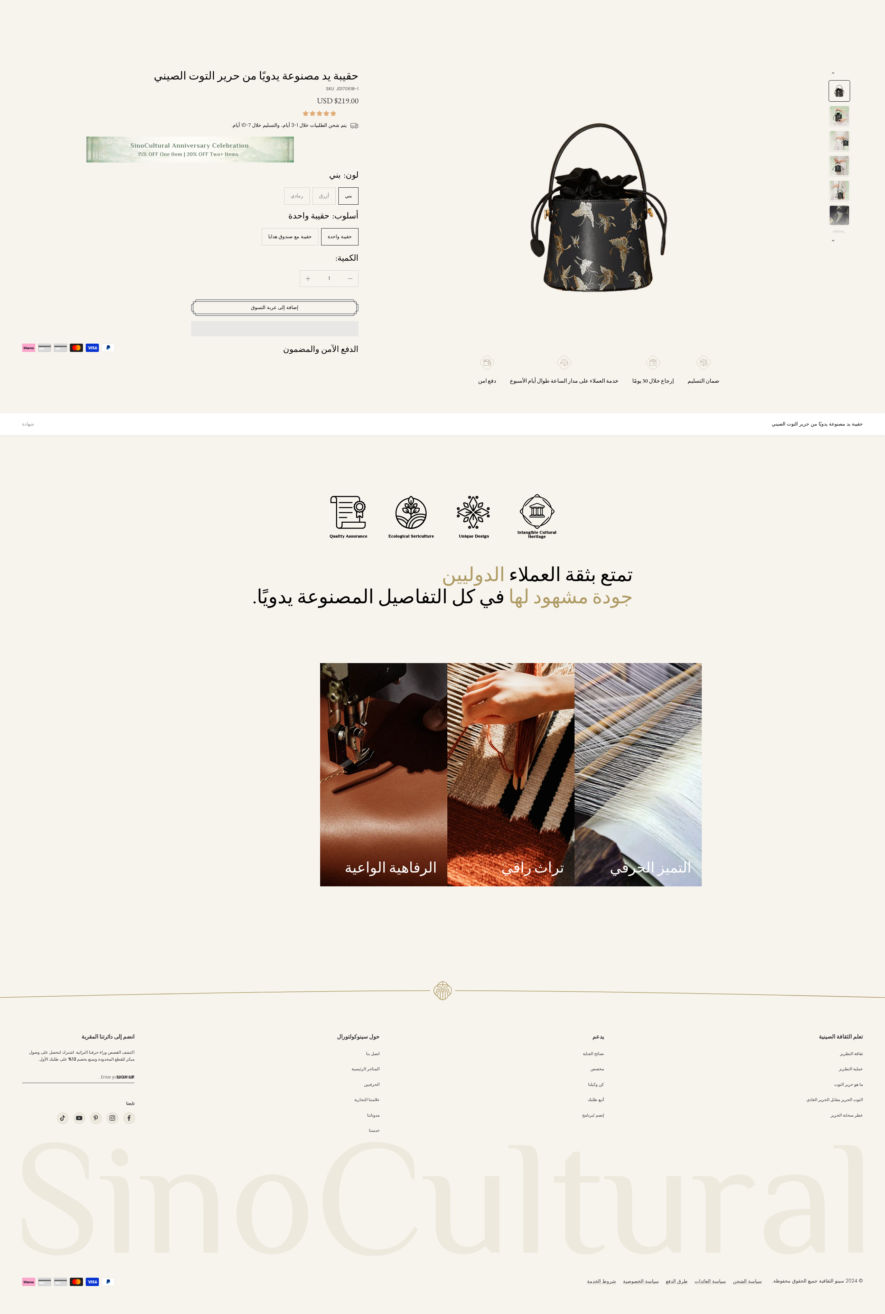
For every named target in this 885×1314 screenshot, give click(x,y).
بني (348, 195)
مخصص (597, 1069)
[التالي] (833, 240)
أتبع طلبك (596, 1099)
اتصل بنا (373, 1053)
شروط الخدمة (601, 1281)
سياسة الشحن (747, 1281)
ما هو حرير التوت (848, 1084)
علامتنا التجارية (367, 1099)
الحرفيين (372, 1084)
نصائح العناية (593, 1053)
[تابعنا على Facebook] (128, 1118)
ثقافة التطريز (851, 1053)
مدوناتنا (373, 1115)
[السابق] (833, 72)
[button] (320, 114)
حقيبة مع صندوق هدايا (290, 236)
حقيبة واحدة (340, 236)
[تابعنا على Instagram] (112, 1118)
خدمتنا (374, 1130)
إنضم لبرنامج (593, 1115)
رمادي (297, 195)
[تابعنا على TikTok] (62, 1118)
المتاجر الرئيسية (366, 1069)
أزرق (324, 195)
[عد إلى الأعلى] (865, 1246)
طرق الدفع (677, 1281)
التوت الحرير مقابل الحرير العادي (835, 1099)
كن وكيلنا (596, 1084)
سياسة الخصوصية (641, 1281)
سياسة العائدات (710, 1281)
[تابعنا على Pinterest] (95, 1118)
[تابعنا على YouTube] (79, 1118)
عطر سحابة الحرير (847, 1115)
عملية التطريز (851, 1069)
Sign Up (125, 1077)
